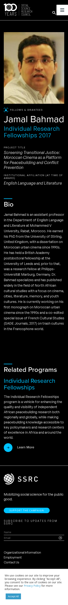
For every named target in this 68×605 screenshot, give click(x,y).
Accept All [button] (13, 596)
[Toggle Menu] (62, 10)
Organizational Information (22, 552)
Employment (13, 557)
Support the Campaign (26, 510)
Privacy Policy (32, 585)
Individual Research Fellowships (29, 383)
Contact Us (11, 562)
